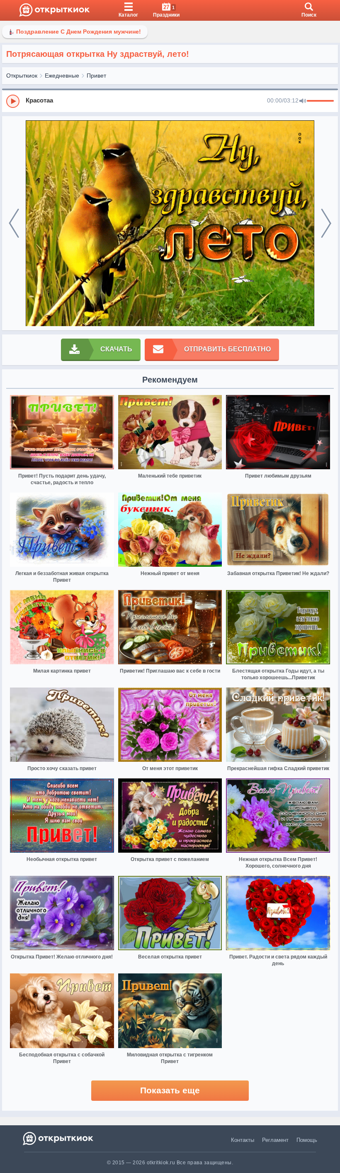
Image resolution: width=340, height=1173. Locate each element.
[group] (170, 101)
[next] (326, 223)
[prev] (14, 223)
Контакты (242, 1140)
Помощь (306, 1140)
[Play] (12, 101)
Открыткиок (21, 75)
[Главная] (54, 10)
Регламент (275, 1140)
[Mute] (303, 101)
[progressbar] (320, 101)
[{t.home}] (59, 1138)
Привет (96, 75)
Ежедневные (62, 75)
